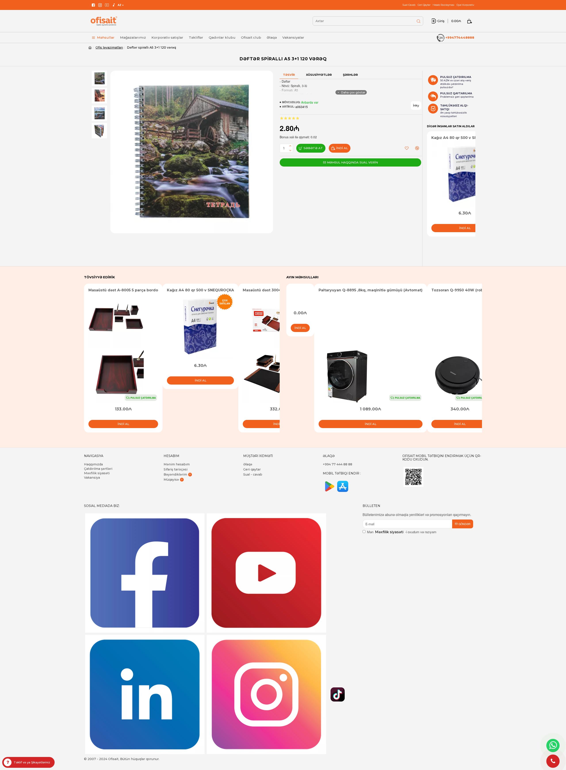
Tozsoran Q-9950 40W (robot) (459, 290)
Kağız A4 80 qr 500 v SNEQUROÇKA (464, 138)
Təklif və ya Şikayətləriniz (32, 762)
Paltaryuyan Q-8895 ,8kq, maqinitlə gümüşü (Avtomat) (371, 290)
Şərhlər (350, 74)
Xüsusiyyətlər (319, 74)
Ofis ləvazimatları (109, 47)
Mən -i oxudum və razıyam (401, 531)
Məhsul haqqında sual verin (352, 162)
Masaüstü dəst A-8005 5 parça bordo (123, 290)
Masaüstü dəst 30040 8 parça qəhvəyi (279, 290)
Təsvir (289, 74)
